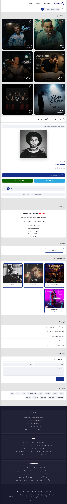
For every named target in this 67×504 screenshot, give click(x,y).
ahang (61, 417)
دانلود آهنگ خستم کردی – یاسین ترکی (54, 126)
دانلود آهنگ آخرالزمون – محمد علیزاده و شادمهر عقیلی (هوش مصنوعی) (33, 494)
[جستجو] (42, 9)
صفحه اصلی (47, 3)
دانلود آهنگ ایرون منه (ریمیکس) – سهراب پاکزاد (33, 466)
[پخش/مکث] (8, 212)
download (47, 417)
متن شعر (28, 421)
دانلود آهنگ (60, 421)
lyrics (41, 417)
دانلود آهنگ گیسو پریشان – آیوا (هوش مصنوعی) (33, 491)
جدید (12, 417)
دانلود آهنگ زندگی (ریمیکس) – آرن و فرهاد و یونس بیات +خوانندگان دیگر (33, 475)
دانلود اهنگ (51, 421)
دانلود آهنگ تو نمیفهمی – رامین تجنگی (55, 350)
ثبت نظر (60, 402)
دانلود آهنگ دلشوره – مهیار (57, 360)
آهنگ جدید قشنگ (32, 417)
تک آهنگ (40, 218)
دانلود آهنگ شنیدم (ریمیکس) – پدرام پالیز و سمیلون (33, 478)
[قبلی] (5, 212)
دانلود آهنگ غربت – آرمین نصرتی (56, 364)
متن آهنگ (43, 421)
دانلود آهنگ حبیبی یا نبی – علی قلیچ (55, 369)
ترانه (18, 417)
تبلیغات (38, 3)
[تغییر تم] (62, 8)
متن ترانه (35, 421)
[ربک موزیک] (58, 3)
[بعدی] (11, 212)
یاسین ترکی (27, 245)
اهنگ (23, 417)
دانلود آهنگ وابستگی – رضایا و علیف (55, 355)
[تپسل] (14, 179)
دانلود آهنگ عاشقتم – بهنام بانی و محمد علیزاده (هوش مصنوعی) (33, 497)
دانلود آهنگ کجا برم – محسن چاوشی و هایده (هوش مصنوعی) (33, 500)
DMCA (30, 3)
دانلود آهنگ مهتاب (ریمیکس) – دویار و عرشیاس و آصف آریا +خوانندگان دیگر (33, 469)
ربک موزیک (62, 119)
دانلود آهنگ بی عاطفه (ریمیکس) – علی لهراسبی (33, 472)
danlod (55, 417)
